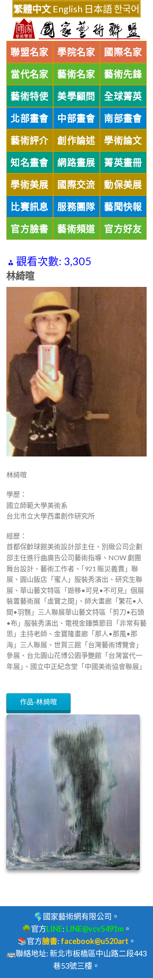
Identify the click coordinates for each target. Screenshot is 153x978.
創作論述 (76, 140)
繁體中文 (32, 8)
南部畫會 (123, 118)
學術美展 (30, 184)
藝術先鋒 (123, 73)
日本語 (98, 8)
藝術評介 (30, 140)
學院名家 (76, 51)
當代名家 (30, 73)
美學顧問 (76, 96)
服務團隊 (76, 206)
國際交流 (76, 184)
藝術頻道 (76, 228)
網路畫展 (76, 162)
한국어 (126, 8)
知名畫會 (30, 162)
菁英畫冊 (123, 162)
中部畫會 (76, 118)
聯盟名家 (30, 51)
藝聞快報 (123, 206)
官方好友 (123, 228)
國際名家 (123, 51)
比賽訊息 (30, 206)
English (67, 8)
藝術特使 (30, 96)
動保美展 (123, 184)
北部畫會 (30, 118)
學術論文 (123, 140)
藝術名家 (76, 73)
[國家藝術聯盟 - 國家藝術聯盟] (76, 29)
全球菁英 (123, 96)
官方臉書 (30, 228)
